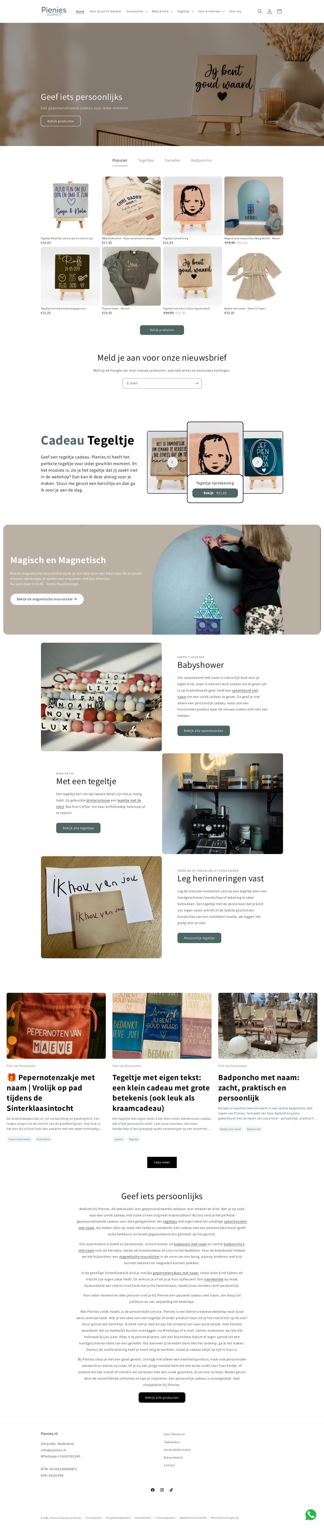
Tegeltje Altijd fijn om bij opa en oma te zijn (67, 238)
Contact (169, 1465)
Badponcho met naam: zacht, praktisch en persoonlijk (259, 1087)
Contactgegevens (165, 1517)
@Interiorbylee (98, 800)
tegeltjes (170, 1221)
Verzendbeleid (143, 1517)
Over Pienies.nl (174, 1434)
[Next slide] (257, 462)
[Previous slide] (172, 462)
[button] (136, 11)
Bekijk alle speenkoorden (203, 730)
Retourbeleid (173, 1457)
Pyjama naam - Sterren (116, 308)
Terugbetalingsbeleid (118, 1517)
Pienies (54, 1517)
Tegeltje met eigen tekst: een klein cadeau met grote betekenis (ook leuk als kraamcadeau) (161, 1092)
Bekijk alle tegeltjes (78, 828)
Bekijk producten (60, 121)
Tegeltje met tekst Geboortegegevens (63, 308)
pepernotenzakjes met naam (175, 1273)
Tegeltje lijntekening (175, 238)
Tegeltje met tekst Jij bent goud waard (186, 308)
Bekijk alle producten (162, 1397)
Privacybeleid (93, 1517)
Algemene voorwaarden (193, 1517)
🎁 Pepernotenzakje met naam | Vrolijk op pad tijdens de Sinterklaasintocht (51, 1092)
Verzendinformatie (177, 1450)
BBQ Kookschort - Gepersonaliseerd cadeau (128, 238)
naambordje (213, 1279)
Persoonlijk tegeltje (199, 938)
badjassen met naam (190, 1244)
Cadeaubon (172, 1442)
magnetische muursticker (139, 1256)
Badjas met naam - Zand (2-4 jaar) (245, 308)
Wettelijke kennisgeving (225, 1517)
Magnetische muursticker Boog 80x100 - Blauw (252, 238)
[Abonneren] (196, 383)
